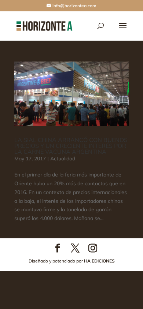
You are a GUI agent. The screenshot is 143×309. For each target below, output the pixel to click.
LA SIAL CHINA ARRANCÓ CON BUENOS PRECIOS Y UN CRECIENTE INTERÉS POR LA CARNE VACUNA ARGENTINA (71, 145)
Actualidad (62, 158)
